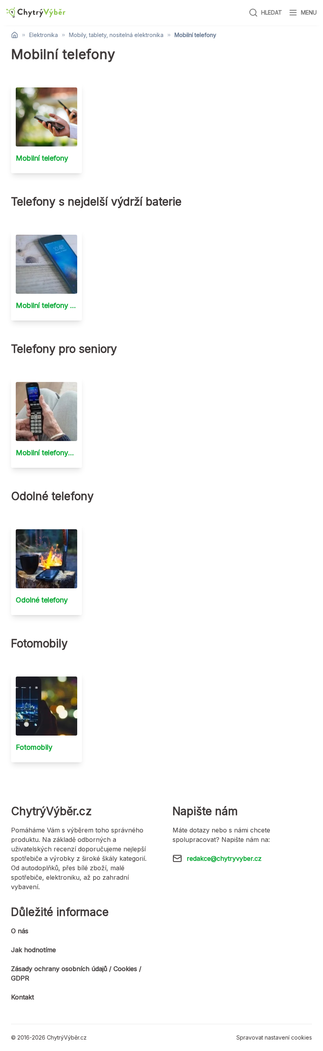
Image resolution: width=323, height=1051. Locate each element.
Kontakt (22, 997)
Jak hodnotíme (33, 950)
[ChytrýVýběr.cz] (35, 13)
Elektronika (43, 35)
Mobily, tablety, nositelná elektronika (116, 35)
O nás (19, 931)
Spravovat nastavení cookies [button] (274, 1037)
